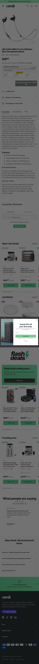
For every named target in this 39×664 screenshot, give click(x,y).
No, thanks (26, 340)
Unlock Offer (26, 336)
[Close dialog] (37, 320)
